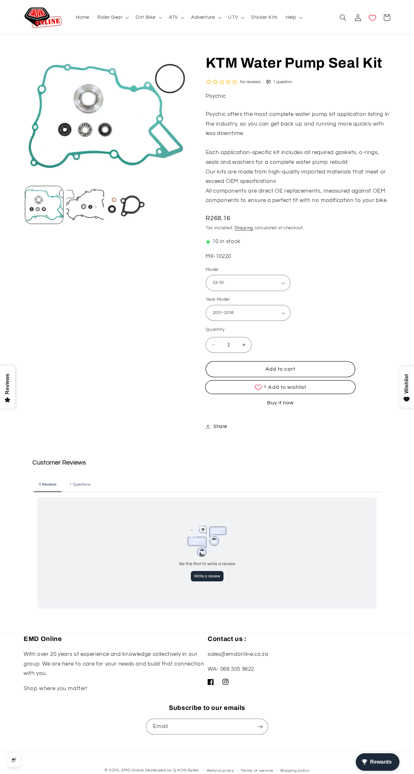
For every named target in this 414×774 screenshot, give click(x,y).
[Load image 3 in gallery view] (85, 205)
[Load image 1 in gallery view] (44, 205)
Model (212, 269)
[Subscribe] (260, 727)
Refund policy (220, 770)
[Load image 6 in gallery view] (126, 205)
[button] (112, 17)
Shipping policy (295, 770)
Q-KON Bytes (186, 770)
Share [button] (220, 426)
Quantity (215, 329)
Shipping (243, 228)
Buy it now (280, 402)
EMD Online (132, 770)
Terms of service (257, 770)
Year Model (218, 299)
